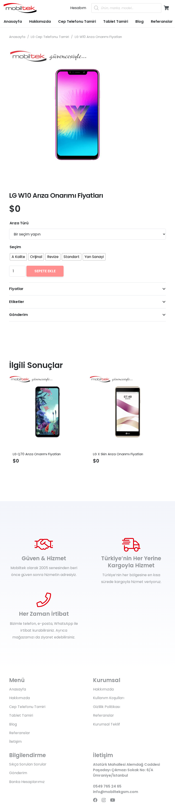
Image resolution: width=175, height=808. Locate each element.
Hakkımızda (19, 697)
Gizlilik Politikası (106, 706)
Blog (13, 724)
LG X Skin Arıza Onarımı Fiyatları (83, 454)
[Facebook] (95, 800)
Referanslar (19, 732)
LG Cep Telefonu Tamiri (50, 37)
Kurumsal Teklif (106, 724)
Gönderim (18, 772)
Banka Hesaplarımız (27, 781)
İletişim (15, 741)
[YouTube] (112, 800)
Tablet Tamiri (21, 715)
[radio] (18, 256)
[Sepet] (166, 8)
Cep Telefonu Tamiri (27, 706)
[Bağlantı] (20, 8)
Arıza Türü (19, 223)
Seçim (15, 247)
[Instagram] (104, 800)
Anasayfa (17, 37)
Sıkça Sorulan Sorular (27, 764)
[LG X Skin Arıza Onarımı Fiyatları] (92, 412)
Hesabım (78, 7)
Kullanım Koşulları (108, 697)
